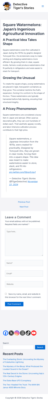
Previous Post (24, 202)
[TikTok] (28, 333)
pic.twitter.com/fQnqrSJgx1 (22, 172)
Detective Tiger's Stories (23, 6)
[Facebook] (5, 333)
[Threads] (22, 333)
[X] (11, 333)
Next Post (24, 207)
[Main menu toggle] (42, 6)
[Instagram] (16, 333)
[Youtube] (33, 333)
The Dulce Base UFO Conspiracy (17, 380)
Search (6, 343)
